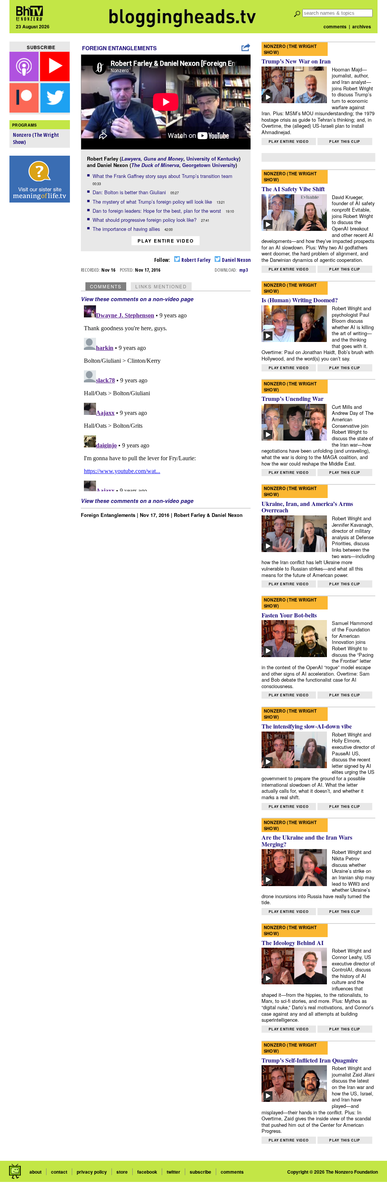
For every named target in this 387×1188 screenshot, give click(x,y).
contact (59, 1171)
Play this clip (344, 141)
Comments (106, 286)
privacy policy (92, 1171)
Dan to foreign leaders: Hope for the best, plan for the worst (158, 210)
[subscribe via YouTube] (55, 78)
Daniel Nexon (236, 259)
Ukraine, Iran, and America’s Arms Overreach (307, 507)
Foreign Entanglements (119, 48)
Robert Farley (195, 259)
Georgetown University (208, 165)
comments (335, 26)
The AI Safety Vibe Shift (293, 188)
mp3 (243, 269)
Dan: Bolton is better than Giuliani (130, 192)
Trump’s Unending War (293, 398)
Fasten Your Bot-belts (289, 615)
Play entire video (166, 240)
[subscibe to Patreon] (24, 110)
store (122, 1171)
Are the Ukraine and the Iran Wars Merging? (307, 840)
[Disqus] (166, 396)
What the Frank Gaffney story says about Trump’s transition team (163, 175)
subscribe (200, 1171)
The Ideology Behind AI (293, 942)
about (35, 1171)
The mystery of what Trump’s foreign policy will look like (153, 201)
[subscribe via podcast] (24, 78)
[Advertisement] (39, 325)
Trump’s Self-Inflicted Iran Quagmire (310, 1060)
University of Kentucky (212, 158)
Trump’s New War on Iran (296, 61)
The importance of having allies (127, 228)
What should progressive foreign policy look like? (145, 219)
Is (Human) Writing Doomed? (300, 299)
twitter (173, 1171)
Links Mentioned (161, 286)
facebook (147, 1171)
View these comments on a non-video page (137, 299)
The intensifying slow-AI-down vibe (307, 726)
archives (361, 26)
